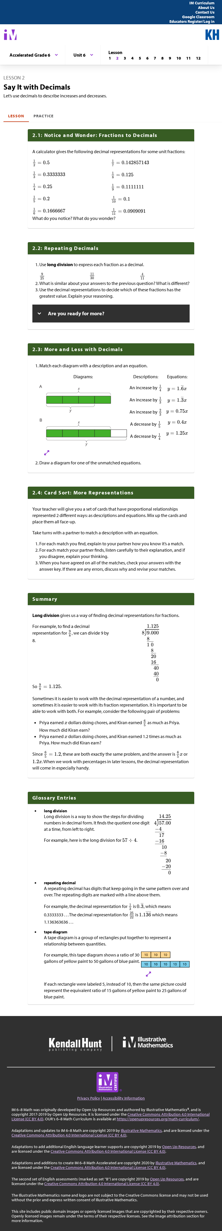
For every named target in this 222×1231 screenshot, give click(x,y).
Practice (43, 115)
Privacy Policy (88, 1098)
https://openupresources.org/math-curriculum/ (158, 1118)
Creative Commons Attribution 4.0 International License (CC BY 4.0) (69, 1135)
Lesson (16, 115)
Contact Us (204, 12)
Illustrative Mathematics (141, 1130)
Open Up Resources (179, 1146)
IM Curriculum (201, 3)
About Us (206, 7)
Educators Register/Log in (191, 21)
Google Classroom (198, 16)
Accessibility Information (124, 1098)
